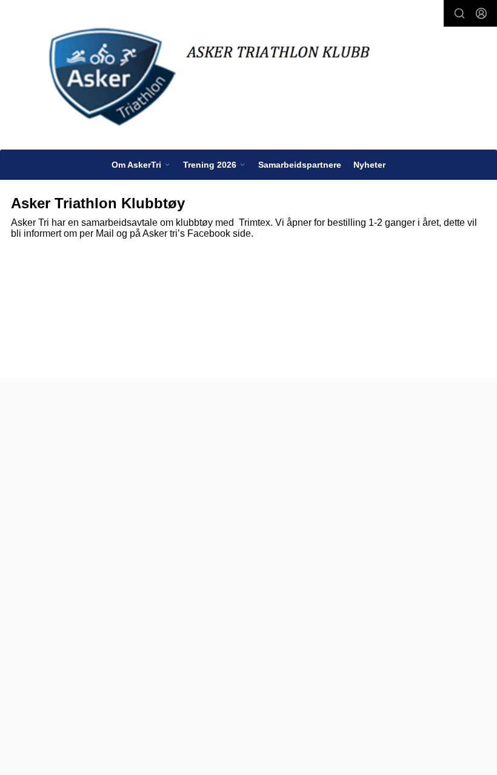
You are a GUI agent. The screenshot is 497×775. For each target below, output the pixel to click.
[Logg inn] (481, 13)
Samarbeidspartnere (299, 165)
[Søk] (459, 13)
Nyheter (369, 165)
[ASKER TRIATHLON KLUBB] (248, 77)
